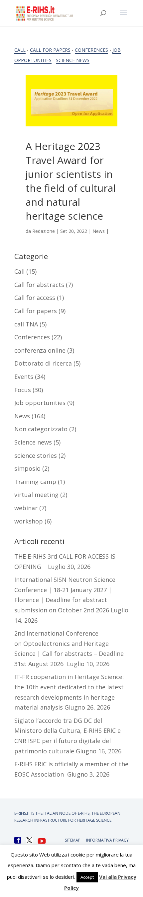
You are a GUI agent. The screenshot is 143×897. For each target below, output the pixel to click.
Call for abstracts (39, 285)
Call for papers (50, 50)
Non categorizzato (41, 429)
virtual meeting (36, 495)
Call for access (34, 298)
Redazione (43, 231)
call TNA (26, 324)
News (98, 231)
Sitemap (72, 840)
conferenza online (40, 350)
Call (20, 50)
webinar (26, 508)
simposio (27, 468)
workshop (28, 521)
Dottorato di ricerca (43, 363)
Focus (22, 390)
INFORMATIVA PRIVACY (107, 840)
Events (23, 376)
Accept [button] (87, 877)
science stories (35, 455)
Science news (72, 60)
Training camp (35, 482)
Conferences (91, 50)
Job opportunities (40, 403)
